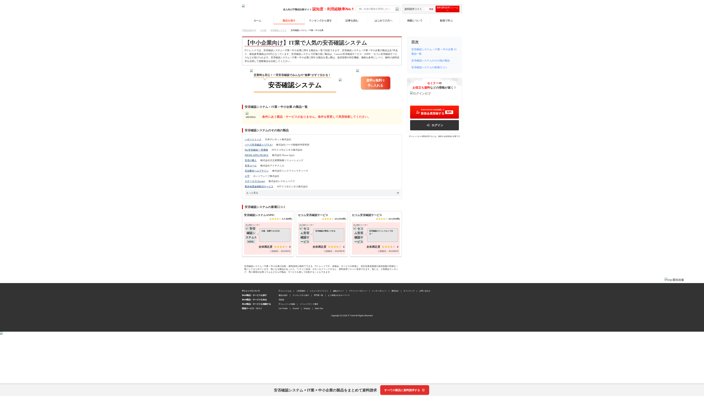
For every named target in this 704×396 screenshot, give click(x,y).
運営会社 (395, 290)
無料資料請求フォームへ (447, 9)
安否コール (251, 165)
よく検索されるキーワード (339, 295)
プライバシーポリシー (358, 290)
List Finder (283, 308)
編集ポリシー (338, 290)
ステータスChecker (255, 181)
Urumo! (296, 308)
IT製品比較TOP (249, 30)
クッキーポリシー (379, 290)
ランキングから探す (320, 20)
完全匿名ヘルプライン (257, 170)
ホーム (257, 20)
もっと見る (252, 192)
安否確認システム (278, 30)
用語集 (281, 299)
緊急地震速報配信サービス (259, 186)
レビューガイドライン (319, 290)
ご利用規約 (300, 290)
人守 (247, 176)
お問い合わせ (424, 290)
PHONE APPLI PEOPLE (256, 155)
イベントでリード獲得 (309, 304)
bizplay (307, 308)
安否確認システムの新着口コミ (429, 67)
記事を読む (352, 20)
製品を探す (289, 20)
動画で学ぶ (446, 20)
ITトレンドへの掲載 (287, 304)
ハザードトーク (253, 139)
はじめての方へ (384, 20)
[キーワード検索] (397, 9)
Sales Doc (319, 308)
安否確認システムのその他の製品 (430, 60)
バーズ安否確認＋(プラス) (258, 144)
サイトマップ (409, 290)
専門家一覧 (318, 295)
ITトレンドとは (285, 290)
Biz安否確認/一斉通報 (256, 149)
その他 (263, 30)
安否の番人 (251, 160)
